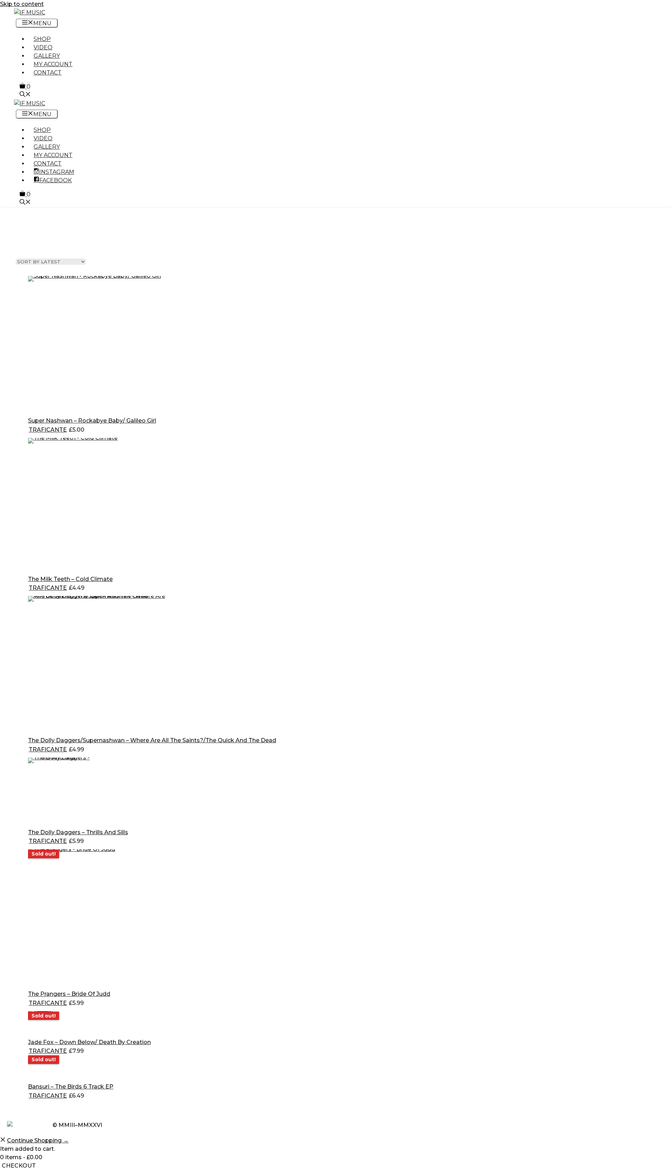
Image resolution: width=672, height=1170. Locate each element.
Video (43, 47)
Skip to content (22, 4)
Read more (105, 1003)
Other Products (163, 239)
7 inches (224, 235)
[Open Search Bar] (25, 95)
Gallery (47, 55)
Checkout (19, 1165)
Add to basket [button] (112, 429)
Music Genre (36, 235)
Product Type (104, 235)
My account (53, 64)
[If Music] (29, 12)
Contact (48, 72)
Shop (42, 39)
